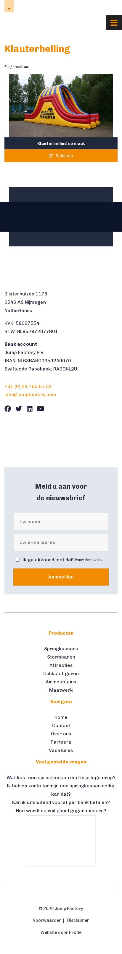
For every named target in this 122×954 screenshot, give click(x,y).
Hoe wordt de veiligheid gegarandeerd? (61, 810)
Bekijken (63, 155)
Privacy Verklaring (87, 560)
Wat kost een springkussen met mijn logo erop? (61, 777)
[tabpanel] (19, 217)
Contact (61, 725)
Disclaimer (78, 920)
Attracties (61, 665)
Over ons (61, 734)
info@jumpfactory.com (98, 6)
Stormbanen (61, 657)
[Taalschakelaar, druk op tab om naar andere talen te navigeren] (9, 6)
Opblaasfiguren (61, 673)
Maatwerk (61, 690)
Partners (61, 742)
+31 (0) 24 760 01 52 (28, 386)
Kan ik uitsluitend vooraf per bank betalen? (61, 802)
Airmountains (61, 682)
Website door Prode (61, 932)
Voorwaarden (47, 920)
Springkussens (61, 648)
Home (61, 717)
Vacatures (61, 750)
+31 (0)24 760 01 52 (46, 6)
